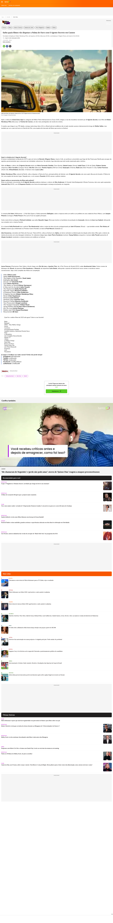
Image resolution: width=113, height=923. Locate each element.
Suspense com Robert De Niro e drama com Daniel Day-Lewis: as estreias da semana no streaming (30, 748)
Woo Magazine (40, 27)
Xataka (48, 27)
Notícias (11, 590)
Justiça (10, 637)
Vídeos (54, 27)
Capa (3, 17)
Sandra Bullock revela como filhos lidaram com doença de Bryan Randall (22, 517)
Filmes (4, 27)
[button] (2, 2)
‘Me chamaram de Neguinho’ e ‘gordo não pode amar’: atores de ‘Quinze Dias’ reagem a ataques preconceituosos (51, 472)
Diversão (8, 17)
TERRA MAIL (4, 5)
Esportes (11, 672)
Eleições (10, 578)
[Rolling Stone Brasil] (5, 371)
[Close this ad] (112, 914)
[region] (56, 919)
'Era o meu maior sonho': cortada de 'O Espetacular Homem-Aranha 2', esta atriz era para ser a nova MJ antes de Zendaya (36, 506)
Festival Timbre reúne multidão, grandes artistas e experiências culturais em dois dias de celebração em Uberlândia (35, 522)
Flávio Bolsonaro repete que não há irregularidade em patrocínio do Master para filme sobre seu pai (30, 720)
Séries (10, 27)
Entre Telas (15, 17)
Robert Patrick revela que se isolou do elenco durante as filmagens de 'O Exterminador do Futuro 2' (30, 726)
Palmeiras (11, 613)
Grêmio (10, 661)
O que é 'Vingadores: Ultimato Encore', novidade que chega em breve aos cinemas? (25, 483)
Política (11, 649)
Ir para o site (7, 2)
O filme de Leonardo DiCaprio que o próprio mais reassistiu (18, 495)
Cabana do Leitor (28, 27)
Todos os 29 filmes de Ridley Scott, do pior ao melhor (16, 753)
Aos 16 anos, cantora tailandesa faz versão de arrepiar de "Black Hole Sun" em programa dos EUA (29, 533)
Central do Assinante (14, 5)
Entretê (25, 376)
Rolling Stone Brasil (10, 376)
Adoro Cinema (18, 27)
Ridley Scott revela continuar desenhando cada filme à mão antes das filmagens (24, 737)
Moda (10, 625)
